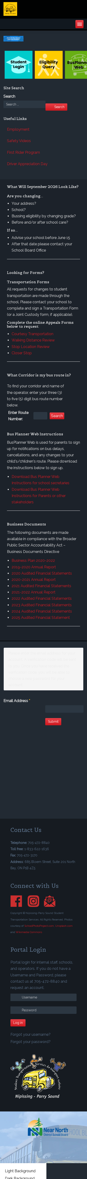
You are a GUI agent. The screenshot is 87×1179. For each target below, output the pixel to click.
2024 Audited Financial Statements (42, 611)
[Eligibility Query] (49, 64)
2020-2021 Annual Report (34, 579)
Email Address (16, 701)
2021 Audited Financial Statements (41, 586)
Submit (53, 721)
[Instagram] (36, 901)
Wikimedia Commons (29, 932)
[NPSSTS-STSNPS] (30, 9)
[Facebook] (18, 901)
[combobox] (24, 104)
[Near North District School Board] (48, 1126)
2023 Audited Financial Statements (42, 605)
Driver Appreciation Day (27, 164)
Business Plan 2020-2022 (33, 560)
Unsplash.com (64, 925)
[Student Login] (18, 64)
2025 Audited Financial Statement (41, 617)
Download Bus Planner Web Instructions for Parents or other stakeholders (39, 495)
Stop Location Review (31, 346)
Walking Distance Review (33, 340)
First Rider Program (23, 152)
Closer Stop (22, 353)
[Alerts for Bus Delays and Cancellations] (43, 38)
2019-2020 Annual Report (34, 567)
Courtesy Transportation (32, 334)
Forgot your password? (30, 1041)
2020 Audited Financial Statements (42, 573)
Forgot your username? (30, 1034)
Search (9, 96)
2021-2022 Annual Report (33, 592)
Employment (18, 129)
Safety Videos (19, 141)
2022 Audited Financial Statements (42, 598)
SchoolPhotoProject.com (39, 925)
